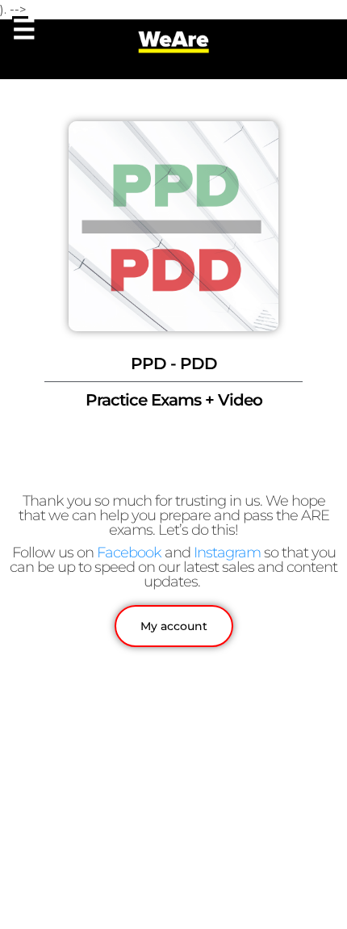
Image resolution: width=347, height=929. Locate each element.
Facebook (129, 552)
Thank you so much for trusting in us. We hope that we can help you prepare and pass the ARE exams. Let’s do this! (174, 515)
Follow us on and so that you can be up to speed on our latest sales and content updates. (173, 567)
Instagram (227, 552)
